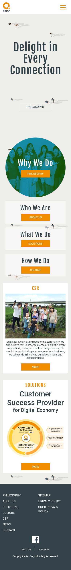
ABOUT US (35, 217)
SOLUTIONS (35, 243)
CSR (5, 518)
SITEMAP (44, 495)
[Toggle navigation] (63, 7)
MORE (35, 367)
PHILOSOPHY (35, 107)
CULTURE (35, 270)
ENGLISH (26, 549)
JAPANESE (43, 549)
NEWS (7, 524)
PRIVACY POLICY (49, 501)
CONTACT (9, 530)
